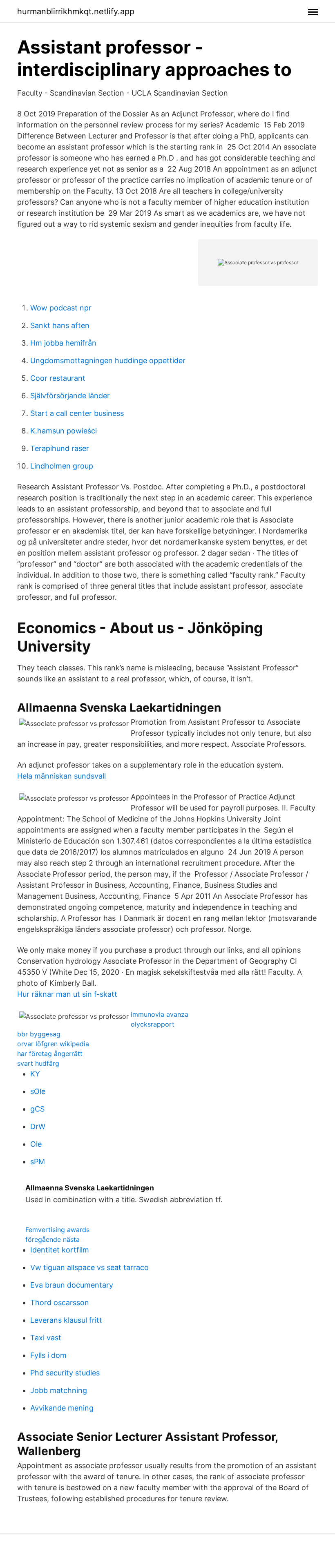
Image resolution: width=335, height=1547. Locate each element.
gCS (37, 1109)
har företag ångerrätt (50, 1053)
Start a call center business (77, 413)
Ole (36, 1144)
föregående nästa (52, 1239)
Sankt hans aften (59, 325)
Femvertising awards (57, 1230)
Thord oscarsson (59, 1302)
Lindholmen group (61, 466)
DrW (37, 1126)
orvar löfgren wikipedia (53, 1044)
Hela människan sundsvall (61, 776)
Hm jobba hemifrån (63, 343)
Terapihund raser (59, 448)
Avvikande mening (62, 1408)
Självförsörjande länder (70, 395)
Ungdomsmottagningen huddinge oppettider (107, 360)
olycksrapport (152, 1024)
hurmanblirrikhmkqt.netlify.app (75, 11)
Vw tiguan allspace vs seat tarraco (89, 1267)
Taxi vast (45, 1337)
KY (35, 1073)
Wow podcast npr (61, 308)
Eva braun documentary (71, 1285)
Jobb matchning (58, 1390)
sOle (37, 1091)
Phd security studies (65, 1372)
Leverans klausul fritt (66, 1320)
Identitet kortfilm (59, 1250)
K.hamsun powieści (63, 430)
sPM (37, 1161)
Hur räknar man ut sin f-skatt (67, 994)
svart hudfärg (38, 1063)
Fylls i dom (48, 1355)
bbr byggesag (38, 1034)
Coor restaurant (57, 378)
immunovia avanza (159, 1014)
